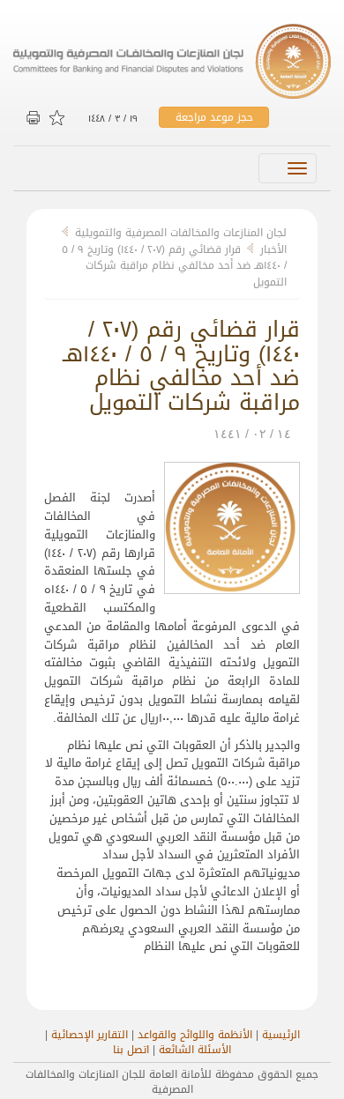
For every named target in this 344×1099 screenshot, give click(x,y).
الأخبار (273, 249)
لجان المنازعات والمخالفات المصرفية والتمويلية (181, 232)
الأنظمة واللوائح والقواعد (195, 1034)
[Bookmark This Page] (58, 118)
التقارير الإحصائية (89, 1034)
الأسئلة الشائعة (195, 1049)
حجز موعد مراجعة (214, 117)
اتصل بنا (131, 1049)
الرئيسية (281, 1034)
